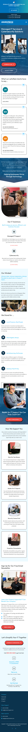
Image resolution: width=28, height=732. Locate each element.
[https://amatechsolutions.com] (7, 22)
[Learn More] (14, 245)
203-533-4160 (5, 716)
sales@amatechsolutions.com (8, 718)
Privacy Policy (17, 725)
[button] (26, 22)
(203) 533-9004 (5, 708)
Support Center (14, 14)
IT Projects (3, 701)
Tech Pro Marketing (11, 725)
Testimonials (3, 697)
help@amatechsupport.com (8, 710)
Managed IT (3, 699)
